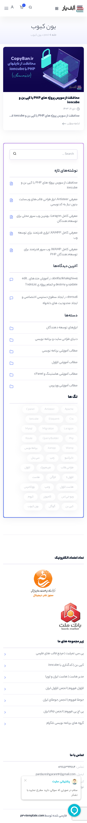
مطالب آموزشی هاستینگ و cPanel (55, 374)
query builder (51, 438)
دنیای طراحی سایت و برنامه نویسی (56, 339)
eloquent (54, 419)
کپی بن (69, 506)
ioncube (34, 419)
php (71, 438)
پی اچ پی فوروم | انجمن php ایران (64, 711)
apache (69, 409)
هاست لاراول (66, 487)
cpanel (30, 409)
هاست (36, 477)
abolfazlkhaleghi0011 (64, 278)
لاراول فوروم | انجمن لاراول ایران (65, 688)
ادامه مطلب (73, 124)
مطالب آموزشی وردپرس (63, 385)
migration (48, 429)
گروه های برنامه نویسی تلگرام (65, 723)
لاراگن (53, 477)
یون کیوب (33, 506)
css (71, 419)
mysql (28, 429)
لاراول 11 (69, 477)
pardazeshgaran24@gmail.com (56, 774)
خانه (54, 35)
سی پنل (35, 458)
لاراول (27, 467)
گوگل (52, 506)
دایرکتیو (69, 458)
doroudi (72, 297)
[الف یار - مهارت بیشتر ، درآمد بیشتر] (72, 8)
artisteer (50, 409)
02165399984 (66, 767)
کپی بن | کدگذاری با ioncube (66, 665)
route (29, 438)
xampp (52, 448)
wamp (69, 448)
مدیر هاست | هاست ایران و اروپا (64, 676)
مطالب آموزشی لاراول (64, 362)
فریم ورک (45, 467)
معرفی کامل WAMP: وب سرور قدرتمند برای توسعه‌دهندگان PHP (50, 252)
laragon (68, 429)
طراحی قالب (67, 467)
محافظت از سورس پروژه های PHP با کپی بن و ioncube (49, 100)
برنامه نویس (31, 448)
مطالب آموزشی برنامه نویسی (59, 351)
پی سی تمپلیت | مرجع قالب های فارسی (60, 653)
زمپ (52, 458)
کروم (31, 497)
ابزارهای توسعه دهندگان (61, 327)
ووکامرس (29, 487)
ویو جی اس (67, 497)
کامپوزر (47, 497)
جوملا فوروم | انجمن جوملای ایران (63, 700)
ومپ (47, 487)
